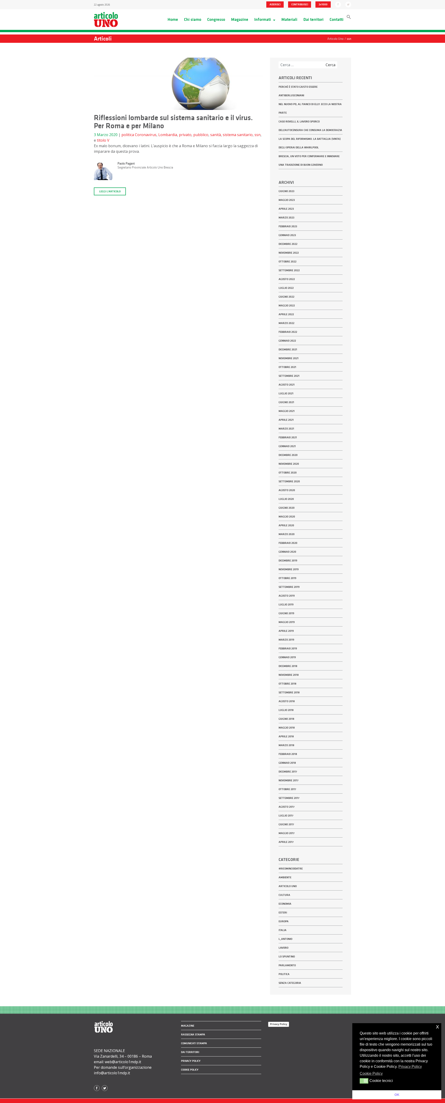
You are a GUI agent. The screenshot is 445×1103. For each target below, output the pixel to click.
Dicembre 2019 (288, 560)
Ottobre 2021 (287, 367)
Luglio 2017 (286, 815)
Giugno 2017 (286, 824)
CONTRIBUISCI (299, 4)
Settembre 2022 (289, 270)
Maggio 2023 (287, 200)
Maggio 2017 (287, 833)
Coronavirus (145, 134)
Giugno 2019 (286, 613)
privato (185, 134)
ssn (257, 134)
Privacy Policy (278, 1024)
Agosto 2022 (287, 279)
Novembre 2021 (289, 358)
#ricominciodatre (291, 868)
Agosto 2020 (287, 490)
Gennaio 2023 (287, 235)
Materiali (289, 19)
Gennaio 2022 (287, 341)
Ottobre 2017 (287, 789)
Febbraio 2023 (288, 226)
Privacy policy (190, 1061)
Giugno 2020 (287, 508)
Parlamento (287, 965)
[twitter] (348, 4)
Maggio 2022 (287, 305)
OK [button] (396, 1095)
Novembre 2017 (289, 780)
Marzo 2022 (286, 323)
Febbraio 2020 (288, 543)
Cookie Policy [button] (371, 1073)
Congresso (216, 19)
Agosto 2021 (287, 384)
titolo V (103, 140)
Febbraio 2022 (288, 332)
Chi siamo (192, 19)
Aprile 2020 (286, 525)
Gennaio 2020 (287, 552)
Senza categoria (290, 983)
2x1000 (323, 4)
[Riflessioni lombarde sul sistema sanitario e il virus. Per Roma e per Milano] (178, 85)
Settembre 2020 (289, 481)
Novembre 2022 (289, 253)
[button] (348, 17)
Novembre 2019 (289, 569)
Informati (263, 19)
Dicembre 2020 (288, 455)
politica (127, 134)
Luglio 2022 (286, 288)
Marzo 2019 (286, 640)
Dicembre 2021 (288, 349)
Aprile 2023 (286, 209)
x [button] (437, 1026)
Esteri (283, 912)
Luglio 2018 (286, 710)
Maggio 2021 (287, 411)
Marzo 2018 (286, 745)
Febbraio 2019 (288, 648)
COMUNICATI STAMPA (194, 1043)
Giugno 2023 (286, 191)
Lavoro (283, 948)
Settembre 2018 (289, 692)
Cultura (284, 895)
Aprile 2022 (286, 314)
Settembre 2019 (289, 587)
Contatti (336, 19)
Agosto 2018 (287, 701)
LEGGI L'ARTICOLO (110, 191)
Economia (285, 904)
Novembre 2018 (289, 675)
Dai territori (313, 19)
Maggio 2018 (287, 727)
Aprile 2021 (286, 420)
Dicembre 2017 (288, 771)
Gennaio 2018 (287, 763)
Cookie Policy (189, 1070)
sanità (215, 134)
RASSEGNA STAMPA (193, 1034)
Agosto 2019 (287, 596)
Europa (284, 921)
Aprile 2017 (286, 842)
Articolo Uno (288, 886)
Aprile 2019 (286, 631)
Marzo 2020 (287, 534)
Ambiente (285, 877)
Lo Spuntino (287, 956)
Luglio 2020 (286, 499)
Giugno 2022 (286, 297)
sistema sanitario (238, 134)
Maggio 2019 (287, 622)
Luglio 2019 (286, 604)
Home (173, 19)
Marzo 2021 (286, 428)
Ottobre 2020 (288, 472)
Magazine (239, 19)
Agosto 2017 (287, 807)
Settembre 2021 (289, 376)
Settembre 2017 (289, 798)
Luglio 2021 (286, 393)
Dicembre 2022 (288, 244)
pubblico (200, 134)
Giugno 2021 (286, 402)
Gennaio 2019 (287, 657)
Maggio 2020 (287, 516)
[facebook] (338, 4)
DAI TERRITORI (190, 1052)
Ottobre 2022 (287, 261)
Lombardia (167, 134)
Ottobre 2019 (287, 578)
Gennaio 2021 (287, 446)
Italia (282, 930)
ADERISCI (275, 4)
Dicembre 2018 (288, 666)
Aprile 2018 (286, 736)
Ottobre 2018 (287, 683)
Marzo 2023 (286, 217)
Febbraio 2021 (288, 437)
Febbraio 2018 (288, 754)
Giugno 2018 (286, 719)
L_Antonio (285, 939)
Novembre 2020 (289, 464)
